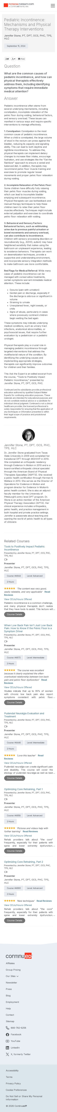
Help (8, 1008)
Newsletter (11, 982)
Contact (10, 1014)
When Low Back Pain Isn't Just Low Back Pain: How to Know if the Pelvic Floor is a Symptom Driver (28, 628)
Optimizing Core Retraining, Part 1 (23, 789)
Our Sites (11, 976)
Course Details (14, 614)
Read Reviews (30, 831)
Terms (9, 1077)
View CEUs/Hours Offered (18, 599)
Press (9, 989)
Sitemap (10, 1021)
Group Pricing (13, 969)
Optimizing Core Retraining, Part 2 (23, 861)
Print (22, 59)
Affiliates (10, 963)
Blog (8, 995)
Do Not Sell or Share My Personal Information (24, 1098)
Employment (12, 1002)
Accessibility (12, 1070)
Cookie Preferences (16, 1090)
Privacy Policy (13, 1083)
